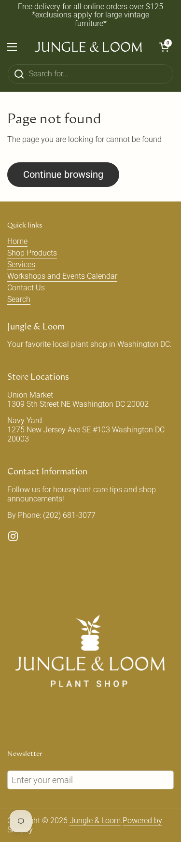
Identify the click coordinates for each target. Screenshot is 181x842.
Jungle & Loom (95, 820)
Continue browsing (63, 174)
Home (17, 241)
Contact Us (26, 287)
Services (21, 264)
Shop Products (32, 252)
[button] (164, 47)
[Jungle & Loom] (88, 47)
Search (18, 299)
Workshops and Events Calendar (62, 276)
